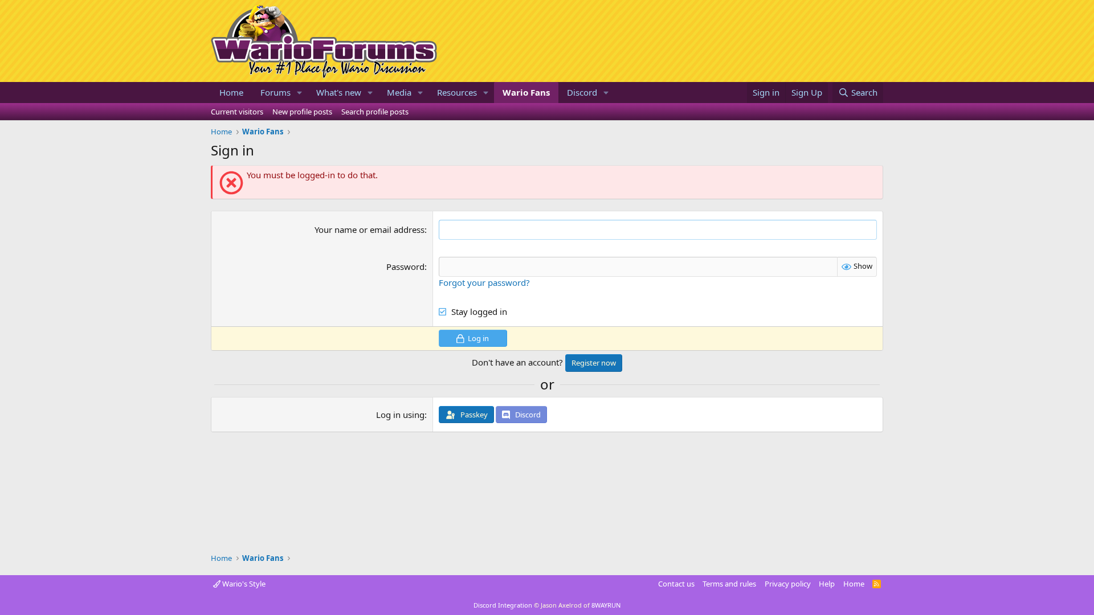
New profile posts (302, 111)
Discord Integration (502, 605)
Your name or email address (369, 229)
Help (827, 584)
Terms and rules (729, 584)
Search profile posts (375, 111)
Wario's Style (243, 584)
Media (399, 92)
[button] (300, 92)
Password (405, 266)
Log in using (400, 414)
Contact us (676, 584)
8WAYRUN (606, 605)
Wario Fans (526, 92)
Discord (582, 92)
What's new (338, 92)
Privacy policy (788, 584)
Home (231, 92)
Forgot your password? (484, 282)
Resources (457, 92)
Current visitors (237, 111)
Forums (275, 92)
